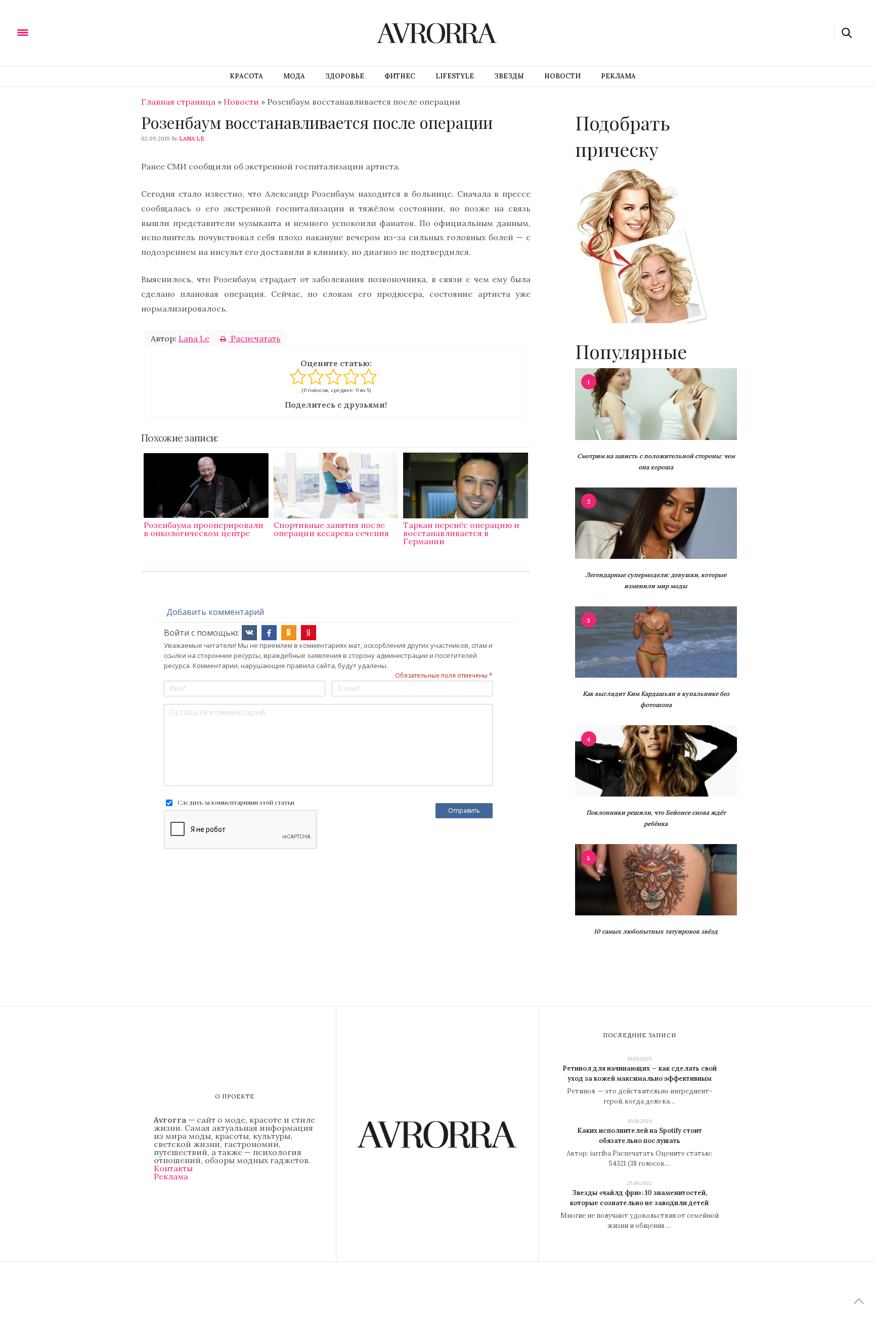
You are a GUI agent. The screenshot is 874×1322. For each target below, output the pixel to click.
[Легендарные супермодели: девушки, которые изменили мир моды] (656, 522)
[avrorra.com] (72, 32)
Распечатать (255, 338)
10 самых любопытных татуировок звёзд (656, 931)
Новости (562, 76)
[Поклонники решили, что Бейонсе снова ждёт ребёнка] (656, 760)
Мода (294, 76)
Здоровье (344, 76)
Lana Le (191, 138)
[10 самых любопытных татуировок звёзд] (656, 879)
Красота (246, 76)
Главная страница (178, 102)
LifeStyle (454, 76)
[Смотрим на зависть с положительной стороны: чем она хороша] (656, 403)
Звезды (509, 76)
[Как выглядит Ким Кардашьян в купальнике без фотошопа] (656, 641)
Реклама (618, 76)
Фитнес (399, 76)
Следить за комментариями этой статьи (236, 802)
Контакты (173, 1168)
